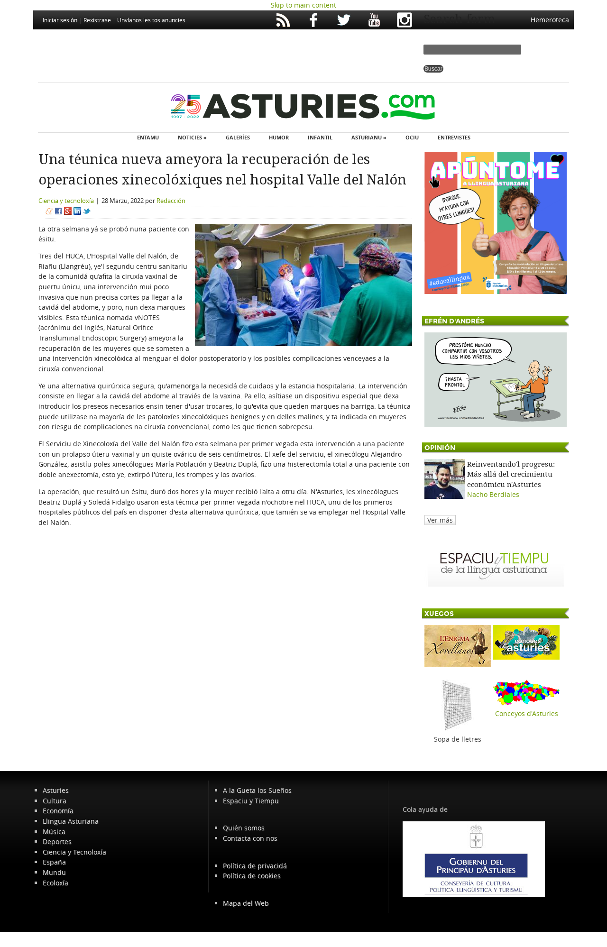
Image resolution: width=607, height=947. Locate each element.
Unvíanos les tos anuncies (151, 20)
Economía (58, 810)
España (54, 861)
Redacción (170, 200)
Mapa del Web (246, 903)
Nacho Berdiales (493, 494)
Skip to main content (303, 4)
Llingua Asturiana (71, 821)
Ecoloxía (55, 882)
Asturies (56, 790)
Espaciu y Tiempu (251, 800)
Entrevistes (454, 137)
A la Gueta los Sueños (257, 790)
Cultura (54, 800)
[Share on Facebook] (58, 212)
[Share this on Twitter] (87, 212)
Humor (279, 137)
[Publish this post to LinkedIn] (77, 212)
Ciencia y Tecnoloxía (74, 851)
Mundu (54, 872)
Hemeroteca (550, 19)
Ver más (440, 519)
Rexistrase (97, 20)
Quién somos (244, 827)
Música (54, 831)
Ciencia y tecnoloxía (66, 200)
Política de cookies (252, 875)
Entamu (148, 137)
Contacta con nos (250, 838)
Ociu (412, 137)
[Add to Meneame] (49, 212)
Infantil (320, 137)
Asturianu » (368, 137)
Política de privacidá (255, 865)
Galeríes (238, 137)
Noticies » (192, 137)
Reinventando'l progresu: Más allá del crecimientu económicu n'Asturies (511, 474)
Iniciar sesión (60, 20)
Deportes (57, 841)
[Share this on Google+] (68, 212)
